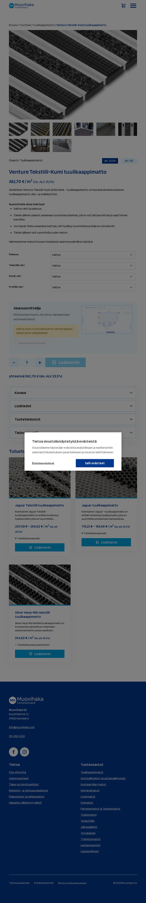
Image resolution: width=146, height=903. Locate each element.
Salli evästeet (95, 463)
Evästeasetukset (43, 463)
